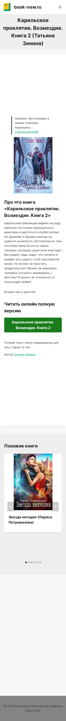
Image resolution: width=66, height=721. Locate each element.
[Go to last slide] (10, 506)
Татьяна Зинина (24, 354)
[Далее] (55, 506)
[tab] (26, 562)
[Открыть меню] (60, 7)
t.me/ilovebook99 (26, 132)
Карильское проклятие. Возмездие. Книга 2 (33, 325)
